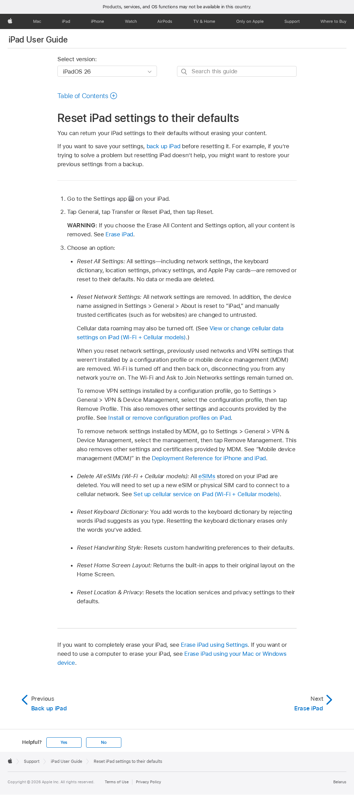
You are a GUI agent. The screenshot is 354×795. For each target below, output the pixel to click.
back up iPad (163, 146)
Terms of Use (117, 781)
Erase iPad (119, 234)
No (103, 742)
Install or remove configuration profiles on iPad (169, 417)
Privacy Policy (148, 781)
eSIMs (206, 476)
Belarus (339, 781)
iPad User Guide (38, 40)
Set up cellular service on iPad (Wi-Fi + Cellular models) (206, 494)
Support (31, 761)
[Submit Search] (184, 71)
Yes (63, 742)
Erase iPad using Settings (214, 644)
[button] (87, 96)
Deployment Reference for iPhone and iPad (209, 458)
